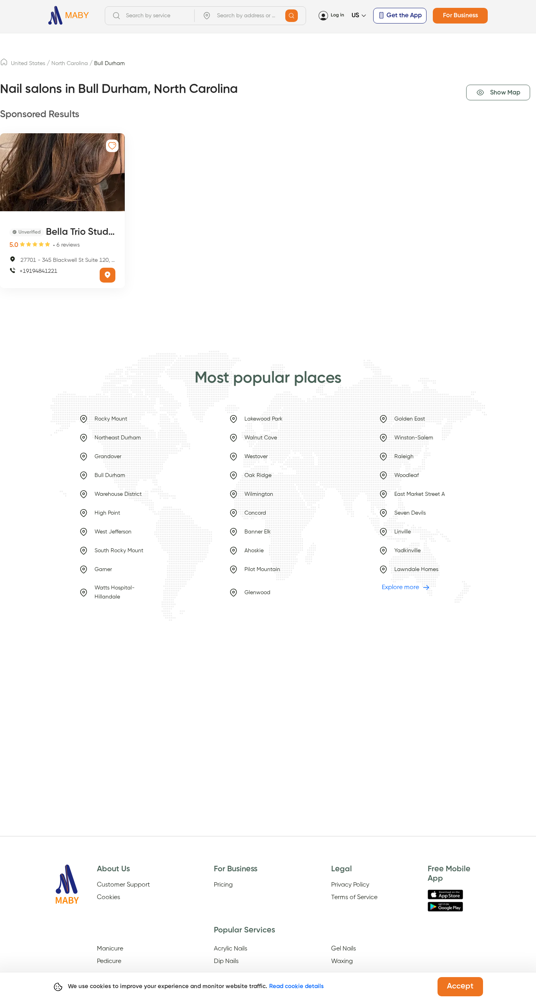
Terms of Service (354, 897)
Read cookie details (296, 986)
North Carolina (69, 63)
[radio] (22, 244)
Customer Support (123, 885)
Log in (337, 15)
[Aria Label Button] (291, 15)
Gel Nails (343, 949)
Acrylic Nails (230, 949)
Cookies (108, 897)
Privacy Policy (350, 885)
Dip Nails (226, 961)
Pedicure (109, 961)
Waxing (342, 961)
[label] (4, 64)
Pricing (223, 885)
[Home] (68, 15)
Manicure (110, 949)
